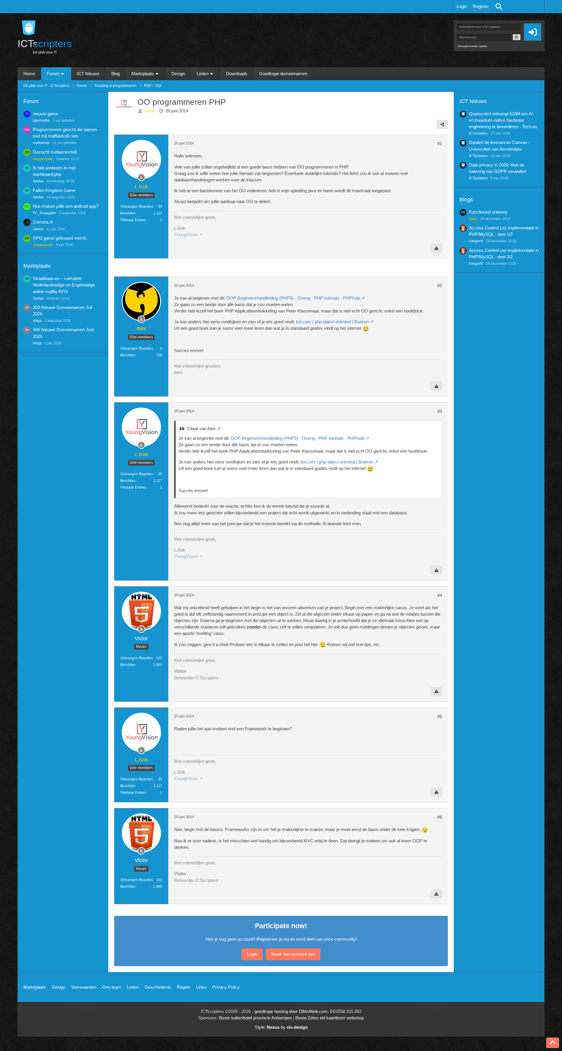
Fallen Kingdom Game (54, 190)
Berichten (128, 213)
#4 (439, 595)
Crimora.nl (43, 221)
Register (481, 6)
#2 (439, 285)
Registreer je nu (272, 939)
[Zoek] (499, 6)
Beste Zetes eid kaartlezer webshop (329, 1017)
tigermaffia (41, 121)
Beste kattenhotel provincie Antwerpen (255, 1017)
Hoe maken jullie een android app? (65, 206)
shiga (37, 321)
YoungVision (186, 234)
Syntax (38, 181)
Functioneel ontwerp (488, 211)
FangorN (476, 241)
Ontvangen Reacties (136, 207)
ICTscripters (478, 133)
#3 (439, 411)
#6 (439, 817)
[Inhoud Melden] (436, 248)
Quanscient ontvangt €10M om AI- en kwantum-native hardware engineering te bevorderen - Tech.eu (503, 120)
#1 (439, 143)
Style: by (281, 1027)
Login (462, 6)
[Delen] (442, 124)
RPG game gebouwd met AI (59, 238)
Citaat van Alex (201, 428)
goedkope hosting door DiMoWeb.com (291, 1011)
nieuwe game (45, 113)
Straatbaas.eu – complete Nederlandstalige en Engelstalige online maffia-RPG (64, 285)
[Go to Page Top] (552, 1043)
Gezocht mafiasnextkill (54, 152)
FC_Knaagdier (44, 213)
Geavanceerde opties (472, 46)
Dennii (38, 229)
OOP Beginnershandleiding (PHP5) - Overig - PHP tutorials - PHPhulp (293, 298)
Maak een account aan (293, 954)
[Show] (516, 37)
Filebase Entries (133, 220)
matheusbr (41, 143)
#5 (439, 716)
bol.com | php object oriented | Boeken (332, 321)
